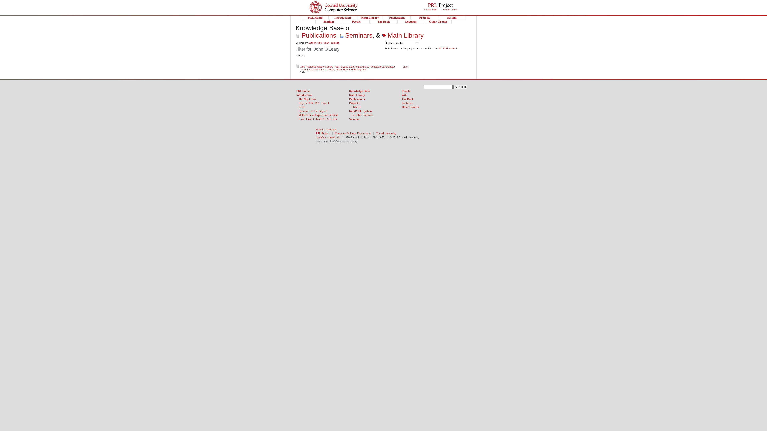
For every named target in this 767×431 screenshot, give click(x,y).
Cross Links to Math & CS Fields (318, 119)
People (406, 91)
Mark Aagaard (358, 69)
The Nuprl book (307, 99)
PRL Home (303, 91)
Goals (302, 107)
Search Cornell (450, 9)
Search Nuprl (430, 9)
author (312, 43)
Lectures (407, 103)
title (320, 43)
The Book (408, 99)
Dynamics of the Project (313, 111)
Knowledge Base (359, 91)
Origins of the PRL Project (314, 103)
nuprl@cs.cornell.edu (328, 137)
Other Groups (410, 107)
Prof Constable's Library (343, 141)
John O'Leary (310, 69)
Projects (354, 103)
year (326, 43)
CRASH (355, 107)
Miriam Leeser (326, 69)
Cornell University (341, 4)
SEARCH (460, 87)
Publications (318, 35)
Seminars (357, 35)
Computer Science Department (353, 133)
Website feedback (326, 129)
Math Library (405, 35)
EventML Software (362, 115)
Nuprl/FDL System (360, 111)
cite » (406, 66)
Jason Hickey (342, 69)
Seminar (354, 119)
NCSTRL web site (448, 48)
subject (335, 43)
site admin (322, 141)
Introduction (304, 95)
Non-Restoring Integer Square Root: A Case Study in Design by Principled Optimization (347, 66)
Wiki (404, 95)
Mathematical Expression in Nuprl (318, 115)
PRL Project (341, 11)
